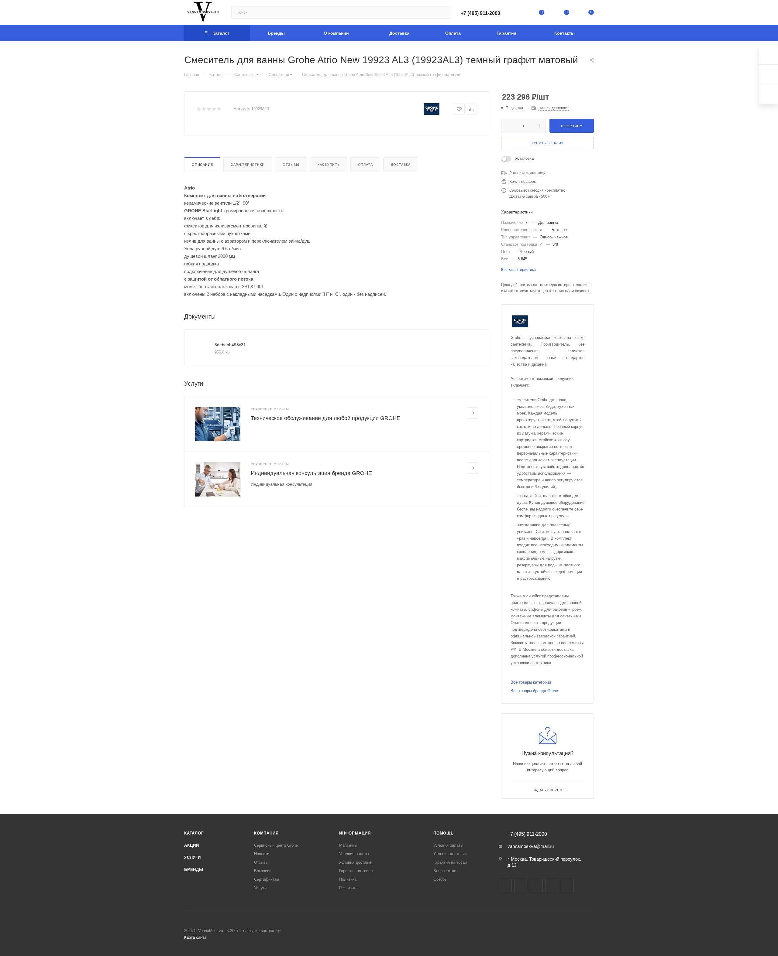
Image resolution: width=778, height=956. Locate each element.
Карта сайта (195, 937)
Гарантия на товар (356, 871)
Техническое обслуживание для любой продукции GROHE (325, 418)
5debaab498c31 (230, 344)
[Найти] (443, 12)
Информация (355, 833)
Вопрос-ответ (445, 871)
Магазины (348, 845)
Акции (191, 845)
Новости (261, 854)
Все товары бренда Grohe (534, 690)
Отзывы (291, 164)
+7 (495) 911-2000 (480, 13)
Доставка (400, 164)
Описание (202, 164)
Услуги (192, 857)
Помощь (443, 833)
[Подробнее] (472, 413)
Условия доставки (355, 862)
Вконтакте (505, 885)
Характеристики (247, 164)
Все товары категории (531, 682)
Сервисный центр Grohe (276, 845)
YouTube (536, 885)
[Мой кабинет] (517, 13)
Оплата (365, 164)
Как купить (329, 164)
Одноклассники (551, 885)
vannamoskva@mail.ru (531, 846)
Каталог (194, 833)
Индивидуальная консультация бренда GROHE (311, 473)
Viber (567, 885)
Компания (266, 833)
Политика (347, 879)
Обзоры (440, 879)
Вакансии (262, 871)
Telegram (520, 885)
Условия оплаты (354, 854)
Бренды (193, 869)
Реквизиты (348, 888)
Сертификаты (266, 879)
